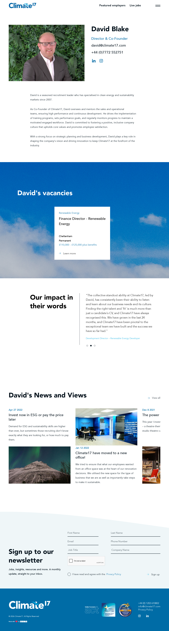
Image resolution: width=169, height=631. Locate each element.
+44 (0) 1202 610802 (148, 603)
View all (156, 398)
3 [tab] (94, 345)
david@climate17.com (108, 45)
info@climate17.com (149, 606)
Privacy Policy (113, 574)
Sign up (155, 574)
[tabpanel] (119, 314)
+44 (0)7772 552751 (107, 52)
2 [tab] (91, 345)
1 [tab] (87, 345)
